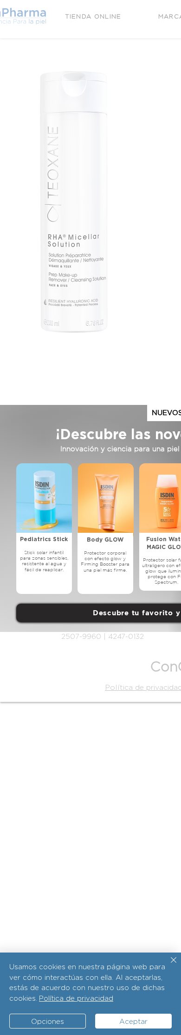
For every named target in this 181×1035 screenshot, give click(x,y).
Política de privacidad (76, 998)
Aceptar (133, 1021)
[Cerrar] (168, 965)
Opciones (47, 1021)
